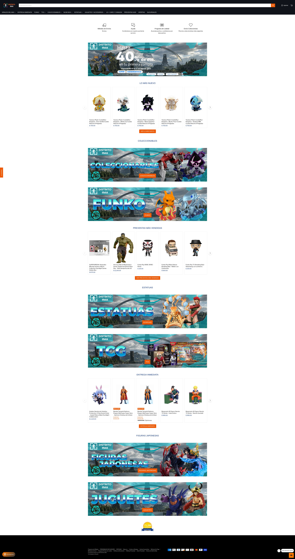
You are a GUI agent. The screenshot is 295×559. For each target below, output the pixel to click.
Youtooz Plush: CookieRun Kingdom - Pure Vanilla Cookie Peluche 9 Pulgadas (99, 121)
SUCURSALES (151, 12)
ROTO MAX (119, 549)
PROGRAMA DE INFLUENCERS (107, 549)
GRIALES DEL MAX (8, 12)
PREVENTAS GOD (130, 12)
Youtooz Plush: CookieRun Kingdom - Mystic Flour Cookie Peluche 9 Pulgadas (171, 121)
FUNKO (36, 12)
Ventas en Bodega (133, 549)
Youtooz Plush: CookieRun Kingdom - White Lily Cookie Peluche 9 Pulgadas (122, 121)
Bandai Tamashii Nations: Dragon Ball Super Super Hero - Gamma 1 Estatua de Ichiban (123, 413)
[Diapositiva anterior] (92, 59)
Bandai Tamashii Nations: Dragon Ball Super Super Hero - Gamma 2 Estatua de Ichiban (147, 413)
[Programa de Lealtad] (162, 28)
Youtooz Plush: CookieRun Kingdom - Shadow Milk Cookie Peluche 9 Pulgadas (194, 121)
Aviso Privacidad (141, 550)
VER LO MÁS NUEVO (147, 131)
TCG (43, 12)
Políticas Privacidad (130, 550)
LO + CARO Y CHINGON (114, 12)
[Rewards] (8, 554)
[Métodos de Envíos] (104, 28)
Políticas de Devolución (119, 550)
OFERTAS (141, 12)
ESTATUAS (78, 12)
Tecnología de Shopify (93, 554)
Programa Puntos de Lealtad (105, 550)
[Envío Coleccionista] (190, 28)
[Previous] (85, 107)
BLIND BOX (67, 12)
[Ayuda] (133, 28)
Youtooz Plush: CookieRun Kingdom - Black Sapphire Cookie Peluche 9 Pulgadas (146, 121)
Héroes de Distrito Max (151, 550)
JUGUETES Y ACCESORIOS (94, 12)
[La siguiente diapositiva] (202, 59)
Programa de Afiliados (93, 549)
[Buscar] (273, 5)
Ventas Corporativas (144, 549)
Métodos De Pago (155, 549)
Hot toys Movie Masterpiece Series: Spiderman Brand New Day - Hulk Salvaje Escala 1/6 (123, 266)
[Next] (210, 107)
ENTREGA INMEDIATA (25, 12)
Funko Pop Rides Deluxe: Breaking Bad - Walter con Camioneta (170, 266)
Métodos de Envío (92, 550)
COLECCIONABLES (54, 12)
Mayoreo (125, 549)
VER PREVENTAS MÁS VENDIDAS (147, 278)
